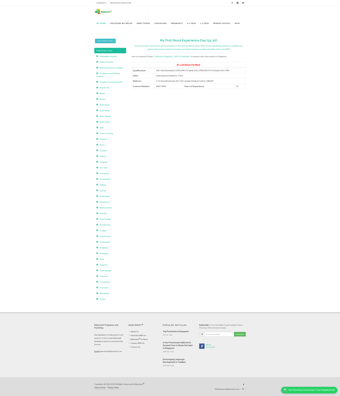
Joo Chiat (103, 168)
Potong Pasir (104, 225)
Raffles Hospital (105, 62)
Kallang (102, 185)
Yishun (101, 299)
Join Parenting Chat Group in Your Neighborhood (311, 390)
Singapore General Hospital (110, 82)
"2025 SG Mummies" (182, 56)
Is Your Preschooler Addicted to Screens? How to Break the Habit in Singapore (178, 345)
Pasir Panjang (104, 219)
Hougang (102, 162)
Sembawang (104, 242)
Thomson (103, 276)
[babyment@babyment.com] (243, 3)
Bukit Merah (104, 110)
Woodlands (103, 293)
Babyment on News (139, 339)
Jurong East (104, 173)
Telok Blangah (104, 270)
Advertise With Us (138, 335)
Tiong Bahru (104, 282)
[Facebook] (232, 3)
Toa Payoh (103, 288)
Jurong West (104, 179)
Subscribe (240, 334)
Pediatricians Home (104, 50)
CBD (101, 128)
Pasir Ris (102, 213)
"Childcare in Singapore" (163, 56)
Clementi (102, 139)
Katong (102, 190)
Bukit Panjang (104, 116)
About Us (135, 331)
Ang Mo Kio (103, 88)
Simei (101, 259)
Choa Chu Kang (105, 133)
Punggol (102, 230)
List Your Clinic (105, 41)
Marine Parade (105, 208)
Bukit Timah (104, 122)
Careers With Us (137, 343)
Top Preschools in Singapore (176, 331)
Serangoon (103, 253)
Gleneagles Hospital (107, 56)
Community (101, 3)
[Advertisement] (197, 13)
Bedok (101, 93)
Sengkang (103, 248)
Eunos (101, 145)
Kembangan (104, 196)
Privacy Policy (113, 387)
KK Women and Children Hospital (108, 74)
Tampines (103, 265)
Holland (102, 156)
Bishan (101, 99)
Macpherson (104, 202)
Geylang (102, 150)
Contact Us (135, 347)
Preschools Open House (120, 3)
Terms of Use (99, 387)
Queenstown (104, 236)
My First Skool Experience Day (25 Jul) (188, 40)
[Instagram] (237, 3)
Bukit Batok (103, 105)
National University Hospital (110, 68)
